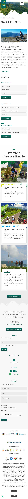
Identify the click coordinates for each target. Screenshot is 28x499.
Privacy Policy (14, 490)
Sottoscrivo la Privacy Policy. (9, 345)
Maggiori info (5, 71)
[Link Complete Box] (14, 86)
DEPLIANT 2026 (14, 363)
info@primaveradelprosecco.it (15, 324)
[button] (22, 3)
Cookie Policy (14, 495)
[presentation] (11, 414)
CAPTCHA (3, 410)
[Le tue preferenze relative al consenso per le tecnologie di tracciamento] (2, 496)
